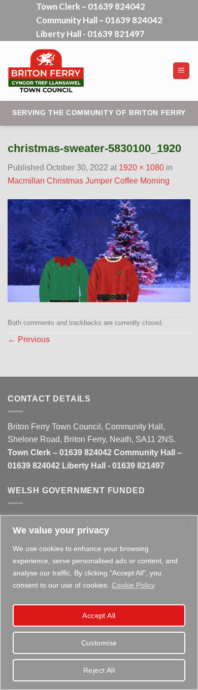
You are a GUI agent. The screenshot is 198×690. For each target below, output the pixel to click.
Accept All (98, 615)
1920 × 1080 (141, 167)
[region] (99, 602)
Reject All (99, 670)
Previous (29, 339)
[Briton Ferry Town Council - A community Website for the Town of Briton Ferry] (83, 71)
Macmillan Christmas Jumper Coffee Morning (89, 180)
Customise (99, 643)
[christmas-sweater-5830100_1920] (99, 250)
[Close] (187, 524)
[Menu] (181, 70)
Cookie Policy (133, 585)
